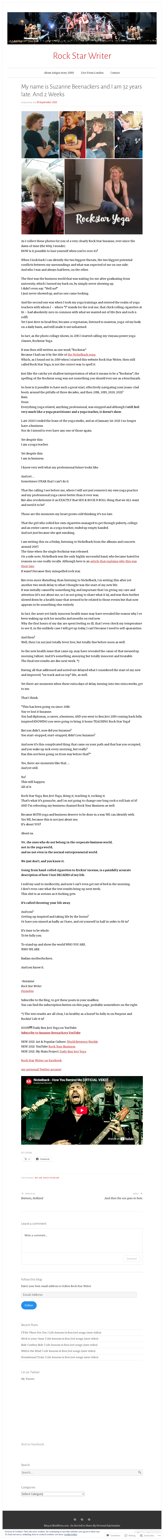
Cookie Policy (70, 1534)
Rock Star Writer (82, 56)
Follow (29, 1305)
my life (38, 1178)
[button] (40, 135)
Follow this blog (31, 1279)
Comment (132, 1258)
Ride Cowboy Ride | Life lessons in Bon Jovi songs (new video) (59, 1344)
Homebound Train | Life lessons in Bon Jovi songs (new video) (59, 1357)
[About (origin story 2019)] (75, 1519)
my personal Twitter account (41, 1069)
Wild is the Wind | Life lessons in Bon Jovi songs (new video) (58, 1351)
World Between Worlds (82, 1042)
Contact (115, 72)
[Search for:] (82, 1473)
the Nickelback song (82, 354)
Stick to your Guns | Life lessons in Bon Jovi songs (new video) (59, 1338)
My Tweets (27, 1378)
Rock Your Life (51, 1178)
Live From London (92, 72)
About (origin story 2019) (59, 72)
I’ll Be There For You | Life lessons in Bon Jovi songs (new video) (61, 1332)
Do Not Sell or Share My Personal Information (95, 1525)
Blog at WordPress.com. (56, 1525)
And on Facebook (32, 1444)
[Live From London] (82, 1519)
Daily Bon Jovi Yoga (72, 1051)
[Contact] (89, 1519)
